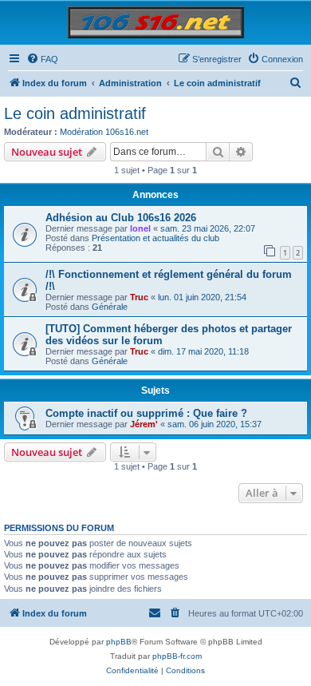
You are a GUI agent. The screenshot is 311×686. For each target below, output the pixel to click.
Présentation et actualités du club (155, 238)
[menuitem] (42, 59)
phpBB (119, 641)
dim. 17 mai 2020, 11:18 (203, 351)
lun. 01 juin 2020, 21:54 (202, 297)
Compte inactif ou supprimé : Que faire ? (146, 413)
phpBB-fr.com (177, 656)
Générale (110, 306)
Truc (139, 297)
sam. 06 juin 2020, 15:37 (214, 424)
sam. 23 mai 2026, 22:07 (207, 228)
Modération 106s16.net (104, 132)
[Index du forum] (156, 22)
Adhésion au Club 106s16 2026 (120, 218)
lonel (140, 228)
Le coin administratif (75, 113)
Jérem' (144, 424)
